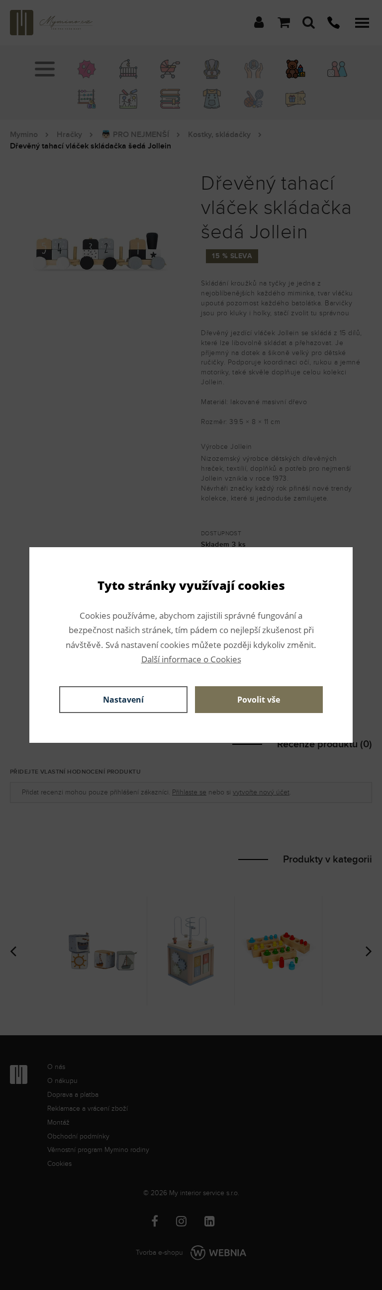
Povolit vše (258, 699)
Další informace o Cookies (191, 659)
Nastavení (123, 699)
